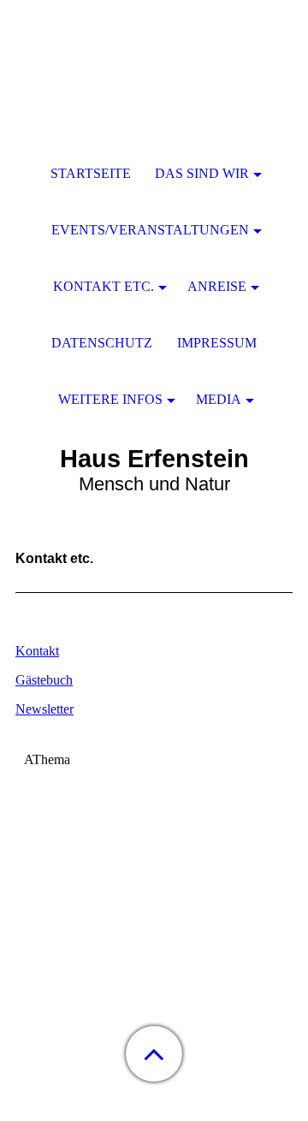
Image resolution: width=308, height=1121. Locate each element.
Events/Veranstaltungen (150, 229)
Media (218, 399)
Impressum (217, 342)
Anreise (216, 286)
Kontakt (37, 651)
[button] (154, 1054)
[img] (154, 107)
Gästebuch (44, 680)
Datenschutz (101, 342)
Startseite (90, 173)
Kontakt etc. (103, 286)
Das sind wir (202, 173)
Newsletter (44, 709)
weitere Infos (110, 399)
